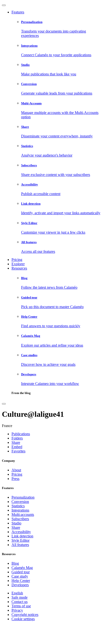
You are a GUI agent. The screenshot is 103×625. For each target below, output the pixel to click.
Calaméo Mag (22, 568)
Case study (19, 576)
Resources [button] (19, 268)
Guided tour (20, 572)
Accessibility (21, 532)
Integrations (20, 510)
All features (20, 545)
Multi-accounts (22, 514)
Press (15, 479)
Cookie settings (23, 619)
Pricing (16, 260)
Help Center (20, 581)
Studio (16, 523)
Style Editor (20, 540)
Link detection (22, 536)
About (16, 470)
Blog (15, 563)
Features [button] (17, 12)
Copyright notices (24, 615)
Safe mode (19, 597)
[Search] (4, 404)
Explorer (18, 264)
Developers (20, 585)
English (17, 593)
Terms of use (21, 606)
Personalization (22, 497)
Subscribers (20, 519)
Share (15, 527)
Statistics (18, 506)
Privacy (17, 610)
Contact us (19, 602)
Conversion (20, 502)
